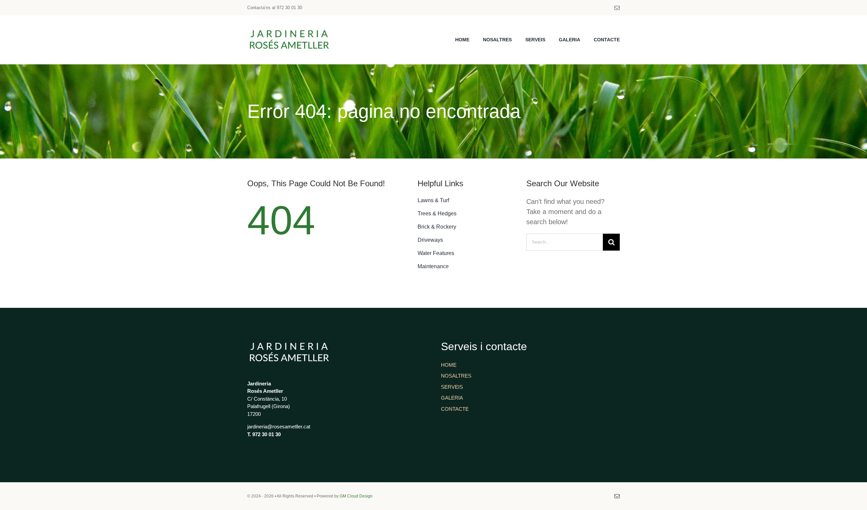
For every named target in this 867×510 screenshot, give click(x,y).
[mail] (617, 7)
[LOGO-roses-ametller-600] (289, 29)
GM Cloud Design (356, 496)
